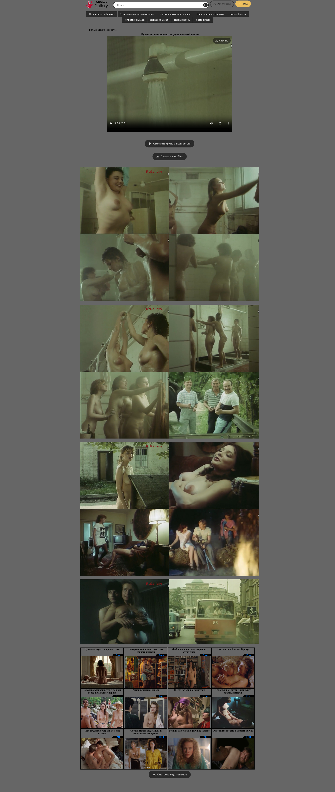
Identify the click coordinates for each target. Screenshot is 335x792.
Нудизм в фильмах (134, 19)
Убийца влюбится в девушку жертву (189, 730)
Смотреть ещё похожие (172, 774)
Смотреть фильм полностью (172, 143)
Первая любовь (182, 19)
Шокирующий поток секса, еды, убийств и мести (146, 650)
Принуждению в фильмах (210, 14)
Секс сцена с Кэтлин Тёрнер (233, 649)
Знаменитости (203, 19)
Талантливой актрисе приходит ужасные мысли (233, 691)
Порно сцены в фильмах (102, 14)
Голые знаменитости (103, 29)
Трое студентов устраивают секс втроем (102, 732)
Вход (245, 3)
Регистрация (223, 3)
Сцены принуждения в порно (175, 14)
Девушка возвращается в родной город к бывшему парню (102, 691)
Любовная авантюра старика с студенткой (189, 650)
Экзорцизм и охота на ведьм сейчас (233, 730)
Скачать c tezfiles (172, 156)
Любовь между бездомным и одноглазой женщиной (146, 732)
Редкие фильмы (238, 14)
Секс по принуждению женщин (137, 14)
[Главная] (98, 7)
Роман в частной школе (145, 690)
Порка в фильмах (159, 19)
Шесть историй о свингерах (189, 690)
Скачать (223, 40)
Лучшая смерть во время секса (102, 649)
